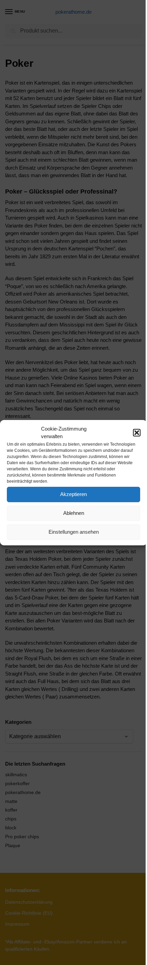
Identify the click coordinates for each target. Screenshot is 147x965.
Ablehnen (73, 513)
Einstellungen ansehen (74, 532)
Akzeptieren (73, 494)
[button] (136, 432)
